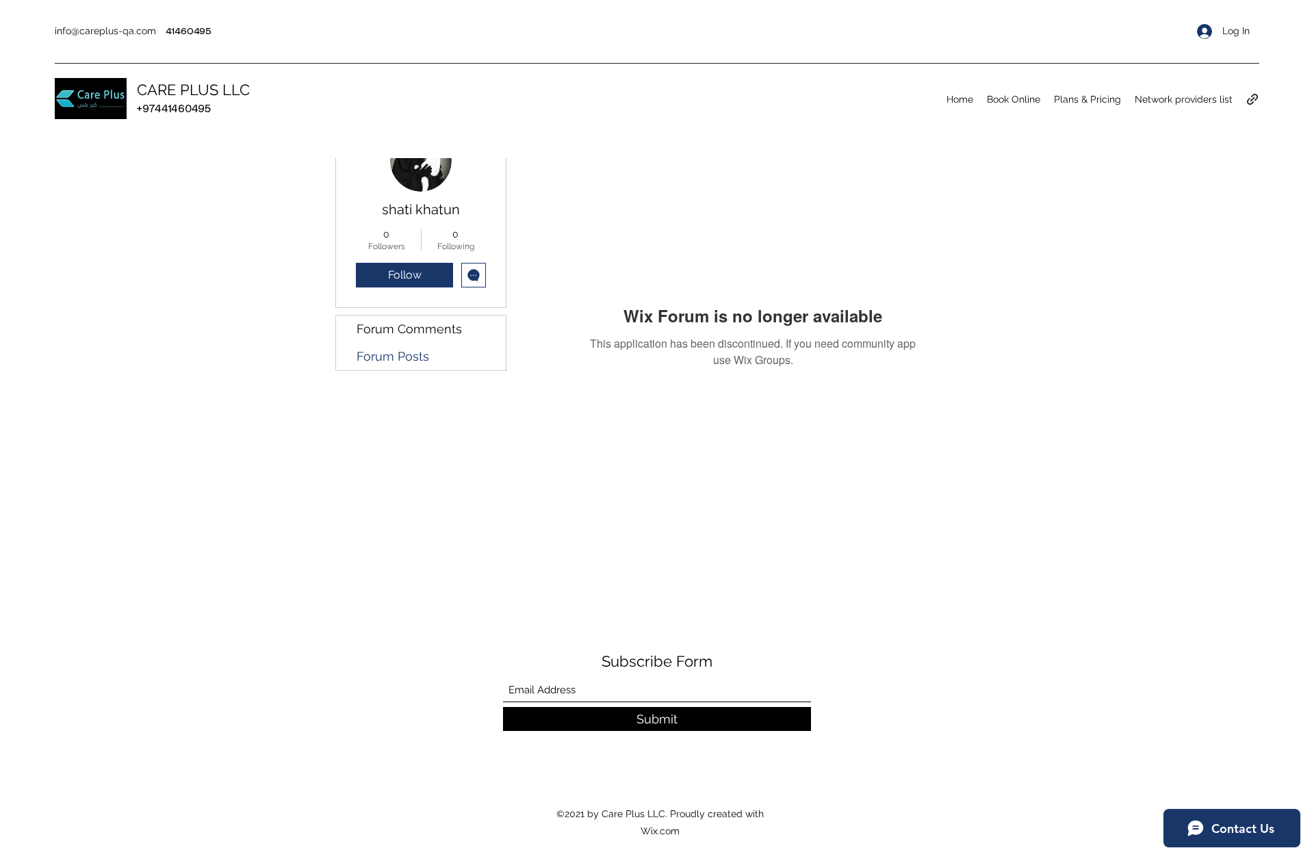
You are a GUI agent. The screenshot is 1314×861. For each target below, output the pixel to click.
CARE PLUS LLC (193, 90)
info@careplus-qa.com (105, 30)
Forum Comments (409, 329)
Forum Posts (393, 356)
